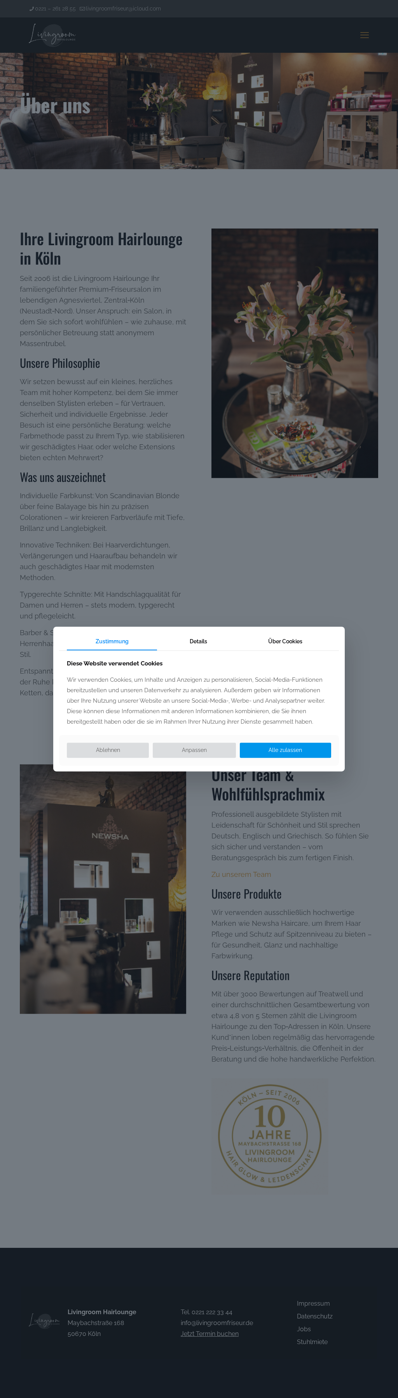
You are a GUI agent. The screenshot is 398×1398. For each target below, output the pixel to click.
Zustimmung (112, 641)
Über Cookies (285, 641)
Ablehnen (108, 750)
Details (198, 641)
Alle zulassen (285, 750)
